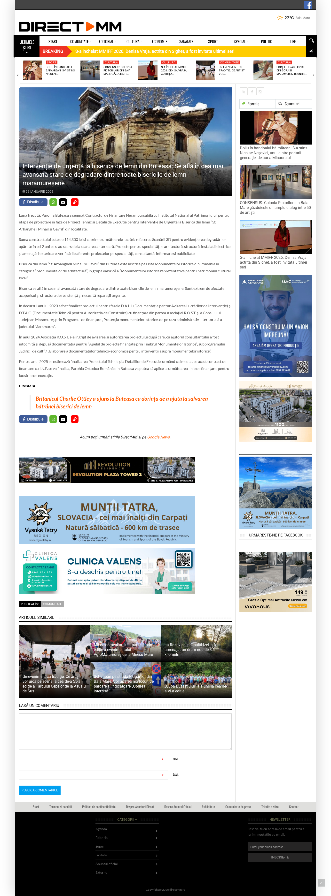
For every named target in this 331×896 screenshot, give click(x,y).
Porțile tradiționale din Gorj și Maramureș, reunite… (291, 71)
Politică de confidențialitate (99, 806)
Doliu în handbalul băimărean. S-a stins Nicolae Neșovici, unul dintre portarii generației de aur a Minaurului (273, 153)
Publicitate (208, 806)
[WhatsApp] (53, 202)
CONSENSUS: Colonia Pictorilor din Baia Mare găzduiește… (117, 71)
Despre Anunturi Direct (140, 806)
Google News (158, 437)
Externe (101, 872)
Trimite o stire (270, 806)
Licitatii (101, 855)
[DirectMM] (70, 26)
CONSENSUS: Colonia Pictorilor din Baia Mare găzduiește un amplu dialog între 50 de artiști (275, 207)
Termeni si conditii (60, 806)
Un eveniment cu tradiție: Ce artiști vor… (232, 71)
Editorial (102, 837)
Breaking (53, 51)
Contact (294, 806)
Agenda (101, 829)
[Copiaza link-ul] (75, 202)
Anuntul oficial (106, 864)
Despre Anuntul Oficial (177, 806)
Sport (51, 62)
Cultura (111, 62)
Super (99, 846)
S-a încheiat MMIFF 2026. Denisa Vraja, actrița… (174, 71)
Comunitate (229, 62)
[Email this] (63, 202)
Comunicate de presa (238, 806)
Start (36, 806)
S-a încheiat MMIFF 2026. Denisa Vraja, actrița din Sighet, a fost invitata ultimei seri (273, 262)
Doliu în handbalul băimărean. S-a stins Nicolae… (60, 71)
